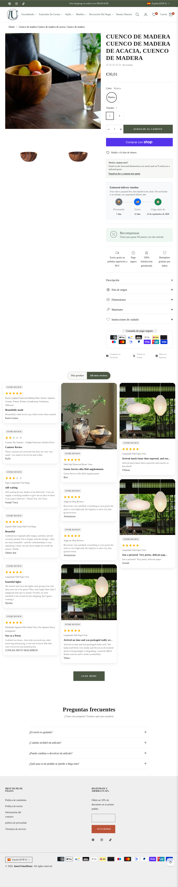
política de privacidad (15, 823)
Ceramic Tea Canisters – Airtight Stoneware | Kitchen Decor (29, 442)
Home (12, 27)
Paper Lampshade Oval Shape (17, 483)
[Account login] (145, 14)
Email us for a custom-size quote (124, 173)
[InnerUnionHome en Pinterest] (94, 839)
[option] (53, 81)
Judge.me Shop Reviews (74, 501)
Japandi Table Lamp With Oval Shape (20, 526)
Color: (113, 88)
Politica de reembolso (15, 800)
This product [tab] (77, 375)
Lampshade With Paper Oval (17, 577)
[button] (137, 14)
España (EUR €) (159, 3)
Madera (111, 97)
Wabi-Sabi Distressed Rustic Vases (78, 464)
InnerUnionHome (23, 866)
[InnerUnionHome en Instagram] (102, 839)
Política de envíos (14, 806)
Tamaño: (111, 108)
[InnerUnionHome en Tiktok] (111, 839)
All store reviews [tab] (98, 375)
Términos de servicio (15, 829)
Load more (89, 676)
